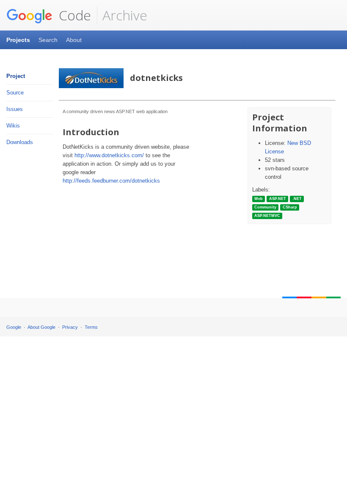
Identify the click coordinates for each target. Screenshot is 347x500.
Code (73, 15)
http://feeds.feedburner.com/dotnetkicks (111, 181)
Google (13, 327)
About (74, 39)
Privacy (70, 327)
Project (15, 76)
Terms (91, 327)
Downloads (19, 142)
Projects (18, 39)
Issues (14, 109)
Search (48, 39)
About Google (41, 327)
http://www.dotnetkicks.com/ (109, 155)
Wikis (13, 125)
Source (15, 92)
